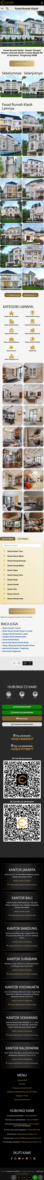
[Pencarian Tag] (7, 8)
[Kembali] (2, 8)
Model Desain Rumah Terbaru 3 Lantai (17, 631)
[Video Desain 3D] (24, 1177)
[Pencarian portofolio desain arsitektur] (19, 1177)
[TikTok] (23, 1159)
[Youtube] (19, 1159)
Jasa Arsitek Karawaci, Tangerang (16, 648)
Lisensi (30, 617)
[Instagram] (15, 1159)
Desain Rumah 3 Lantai (12, 628)
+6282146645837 (22, 739)
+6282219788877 (22, 749)
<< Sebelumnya (13, 295)
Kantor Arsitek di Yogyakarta (22, 1000)
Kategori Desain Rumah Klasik (14, 637)
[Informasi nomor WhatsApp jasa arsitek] (35, 1177)
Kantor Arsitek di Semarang (22, 1031)
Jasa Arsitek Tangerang (12, 651)
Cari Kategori (22, 539)
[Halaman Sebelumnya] (13, 1177)
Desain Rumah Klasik (11, 640)
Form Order (22, 718)
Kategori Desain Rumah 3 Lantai (15, 634)
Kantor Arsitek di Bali (22, 911)
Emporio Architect (13, 1171)
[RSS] (34, 1159)
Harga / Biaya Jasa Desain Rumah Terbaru (19, 645)
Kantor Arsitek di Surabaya (22, 970)
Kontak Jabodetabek (23, 707)
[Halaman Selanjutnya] (40, 1177)
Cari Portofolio (8, 539)
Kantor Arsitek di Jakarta (22, 881)
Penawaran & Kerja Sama (23, 724)
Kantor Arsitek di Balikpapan (22, 1059)
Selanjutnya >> (30, 295)
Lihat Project (22, 63)
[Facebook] (12, 1159)
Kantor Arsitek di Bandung (22, 942)
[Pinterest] (27, 1159)
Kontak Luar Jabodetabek (23, 712)
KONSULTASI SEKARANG (22, 611)
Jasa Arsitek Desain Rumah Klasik (16, 642)
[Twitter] (31, 1159)
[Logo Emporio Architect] (7, 3)
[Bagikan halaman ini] (29, 1177)
